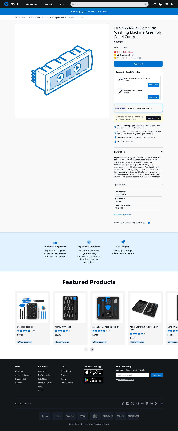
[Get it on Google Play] (93, 380)
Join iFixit (153, 118)
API (16, 386)
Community (42, 371)
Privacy (64, 375)
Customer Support (22, 375)
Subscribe (157, 375)
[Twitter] (132, 403)
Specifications (120, 184)
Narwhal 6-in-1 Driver (133, 90)
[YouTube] (142, 403)
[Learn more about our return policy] (132, 142)
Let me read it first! (126, 379)
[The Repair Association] (161, 403)
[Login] (172, 4)
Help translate (21, 403)
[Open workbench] (154, 4)
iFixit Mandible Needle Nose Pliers (138, 78)
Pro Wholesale (44, 375)
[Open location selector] (160, 4)
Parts (24, 17)
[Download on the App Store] (93, 372)
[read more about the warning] (149, 223)
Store (17, 17)
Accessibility (66, 371)
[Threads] (156, 403)
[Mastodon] (147, 403)
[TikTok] (122, 403)
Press (40, 386)
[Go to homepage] (12, 4)
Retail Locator (43, 379)
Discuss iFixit (20, 379)
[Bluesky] (151, 403)
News (40, 390)
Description (119, 152)
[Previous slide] (86, 349)
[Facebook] (127, 403)
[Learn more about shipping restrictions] (133, 55)
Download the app (92, 366)
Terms (63, 379)
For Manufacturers (45, 383)
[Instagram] (137, 403)
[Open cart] (166, 4)
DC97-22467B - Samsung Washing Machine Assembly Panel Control (56, 17)
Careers (18, 383)
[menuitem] (32, 4)
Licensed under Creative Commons (95, 424)
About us (19, 371)
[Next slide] (92, 349)
